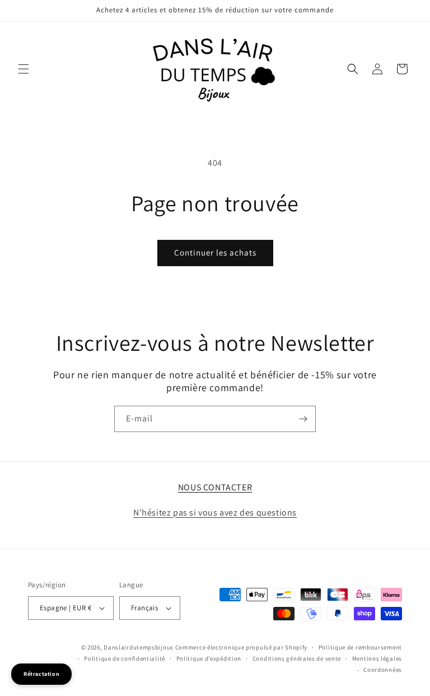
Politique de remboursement (360, 647)
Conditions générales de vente (297, 658)
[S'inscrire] (303, 419)
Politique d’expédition (208, 658)
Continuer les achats (215, 252)
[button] (23, 69)
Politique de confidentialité (124, 658)
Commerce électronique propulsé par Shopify (241, 647)
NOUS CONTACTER (215, 487)
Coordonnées (382, 670)
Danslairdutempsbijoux (139, 647)
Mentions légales (377, 658)
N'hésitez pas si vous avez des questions (215, 512)
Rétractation (41, 674)
